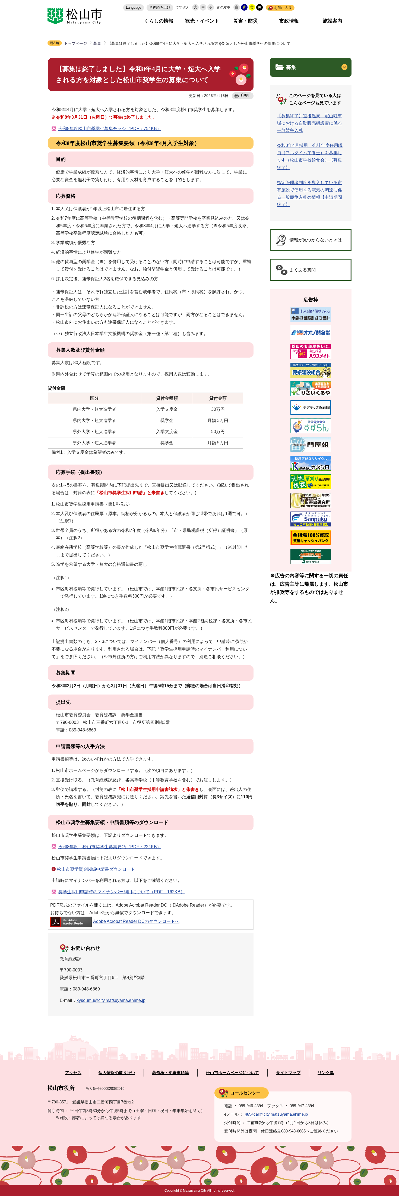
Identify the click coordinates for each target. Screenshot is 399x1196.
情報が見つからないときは (316, 240)
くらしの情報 (158, 21)
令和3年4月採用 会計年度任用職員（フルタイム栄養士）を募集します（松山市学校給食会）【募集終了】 (310, 156)
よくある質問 (303, 269)
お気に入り (283, 8)
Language (133, 7)
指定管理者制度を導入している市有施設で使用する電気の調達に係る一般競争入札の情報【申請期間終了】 (309, 193)
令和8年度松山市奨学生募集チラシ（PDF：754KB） (109, 128)
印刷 (245, 95)
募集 (97, 43)
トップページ (75, 43)
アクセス (73, 1073)
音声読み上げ (159, 7)
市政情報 (289, 21)
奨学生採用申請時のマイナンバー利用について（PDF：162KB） (121, 891)
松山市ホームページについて (232, 1073)
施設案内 (332, 21)
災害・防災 (245, 21)
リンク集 (326, 1073)
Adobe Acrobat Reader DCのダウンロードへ (136, 921)
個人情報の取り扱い (117, 1073)
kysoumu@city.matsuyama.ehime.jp (111, 1000)
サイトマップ (288, 1073)
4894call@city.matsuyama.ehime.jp (276, 1114)
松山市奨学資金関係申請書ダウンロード (96, 869)
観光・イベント (202, 21)
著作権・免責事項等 (170, 1073)
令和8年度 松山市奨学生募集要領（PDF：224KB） (109, 846)
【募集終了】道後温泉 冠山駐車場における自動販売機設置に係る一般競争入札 (309, 123)
